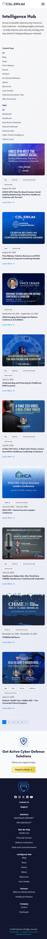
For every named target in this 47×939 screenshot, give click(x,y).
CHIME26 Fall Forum (11, 637)
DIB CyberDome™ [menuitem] (24, 822)
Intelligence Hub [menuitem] (24, 854)
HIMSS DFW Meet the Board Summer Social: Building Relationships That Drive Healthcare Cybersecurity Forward (21, 195)
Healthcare (7, 118)
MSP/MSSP (7, 114)
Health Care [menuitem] (24, 833)
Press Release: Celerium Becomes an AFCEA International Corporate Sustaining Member (21, 257)
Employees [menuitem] (24, 912)
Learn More (7, 202)
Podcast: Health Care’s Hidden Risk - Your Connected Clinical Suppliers (20, 701)
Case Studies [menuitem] (24, 881)
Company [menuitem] (24, 903)
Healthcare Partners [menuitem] (24, 897)
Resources (6, 86)
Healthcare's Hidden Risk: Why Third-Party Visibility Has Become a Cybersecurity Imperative (23, 577)
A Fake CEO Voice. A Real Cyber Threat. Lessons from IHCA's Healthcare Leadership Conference (23, 450)
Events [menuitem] (24, 867)
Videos (5, 82)
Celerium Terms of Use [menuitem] (29, 932)
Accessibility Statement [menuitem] (23, 934)
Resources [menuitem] (24, 877)
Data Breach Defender (11, 122)
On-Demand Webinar (11, 78)
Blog (4, 57)
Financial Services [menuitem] (24, 838)
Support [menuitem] (24, 807)
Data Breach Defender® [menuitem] (24, 818)
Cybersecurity (8, 131)
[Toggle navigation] (43, 4)
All (3, 53)
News (4, 61)
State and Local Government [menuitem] (24, 847)
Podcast (5, 74)
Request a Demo (22, 769)
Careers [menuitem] (24, 907)
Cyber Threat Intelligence (13, 135)
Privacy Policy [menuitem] (14, 932)
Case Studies (7, 90)
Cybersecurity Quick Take (13, 95)
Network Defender (10, 126)
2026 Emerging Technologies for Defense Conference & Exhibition (19, 318)
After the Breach (9, 99)
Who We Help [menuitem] (24, 829)
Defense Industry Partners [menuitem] (24, 892)
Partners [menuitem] (24, 888)
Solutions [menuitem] (24, 814)
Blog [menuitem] (24, 857)
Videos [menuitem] (24, 872)
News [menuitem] (24, 862)
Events (5, 69)
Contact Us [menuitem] (24, 802)
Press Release (8, 65)
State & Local (8, 139)
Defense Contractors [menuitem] (24, 842)
